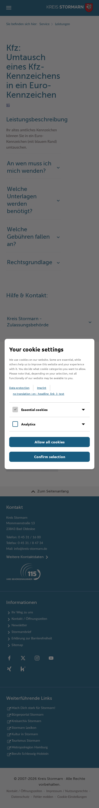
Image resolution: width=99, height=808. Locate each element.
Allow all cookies (50, 441)
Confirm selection (49, 456)
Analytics (28, 424)
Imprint (41, 387)
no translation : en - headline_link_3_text (38, 393)
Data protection (19, 387)
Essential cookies (34, 409)
